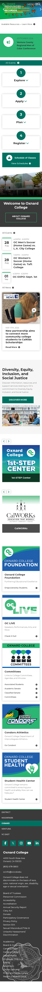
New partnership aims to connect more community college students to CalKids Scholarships (20, 336)
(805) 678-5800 (10, 866)
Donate (7, 914)
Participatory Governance (16, 918)
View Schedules (19, 163)
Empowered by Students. (16, 588)
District (6, 812)
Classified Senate (12, 693)
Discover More (18, 400)
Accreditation (10, 904)
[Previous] (2, 9)
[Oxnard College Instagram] (21, 843)
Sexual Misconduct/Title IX (16, 928)
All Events (11, 63)
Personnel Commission (15, 897)
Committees (10, 697)
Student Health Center (15, 799)
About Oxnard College (21, 217)
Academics (8, 941)
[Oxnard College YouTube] (29, 843)
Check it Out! (10, 636)
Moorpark (7, 818)
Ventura (6, 829)
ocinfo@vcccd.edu (12, 872)
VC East (6, 834)
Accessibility (9, 900)
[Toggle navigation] (37, 4)
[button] (4, 441)
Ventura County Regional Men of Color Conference (26, 45)
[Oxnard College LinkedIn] (37, 843)
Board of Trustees (12, 893)
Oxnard (6, 823)
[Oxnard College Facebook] (5, 843)
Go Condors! (10, 745)
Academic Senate (13, 689)
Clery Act (7, 911)
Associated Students (14, 684)
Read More (11, 347)
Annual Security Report (14, 907)
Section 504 (9, 925)
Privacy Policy (10, 921)
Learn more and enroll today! (14, 24)
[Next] (39, 9)
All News (6, 287)
